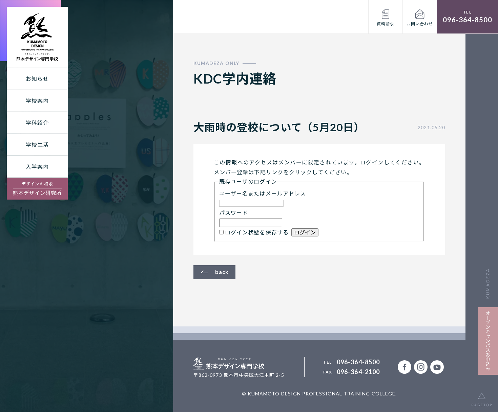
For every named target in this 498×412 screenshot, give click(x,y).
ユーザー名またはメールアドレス (262, 193)
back (222, 272)
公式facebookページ (404, 367)
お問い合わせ (420, 23)
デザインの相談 (37, 188)
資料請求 (385, 23)
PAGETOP (481, 396)
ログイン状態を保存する (257, 232)
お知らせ (37, 78)
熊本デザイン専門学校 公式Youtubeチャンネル (437, 367)
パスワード (233, 212)
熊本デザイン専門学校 (37, 37)
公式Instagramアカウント (421, 367)
